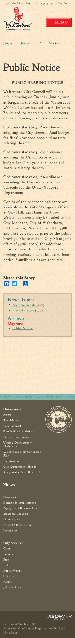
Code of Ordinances (17, 437)
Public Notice (22, 328)
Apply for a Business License (22, 508)
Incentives (10, 531)
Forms (7, 582)
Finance (8, 554)
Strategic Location (15, 514)
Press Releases (23, 310)
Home (7, 43)
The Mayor (11, 420)
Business (9, 497)
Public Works (12, 571)
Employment (47, 3)
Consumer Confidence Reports (24, 628)
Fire (6, 560)
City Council (12, 426)
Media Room (57, 628)
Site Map (11, 632)
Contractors (11, 519)
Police (7, 565)
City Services (13, 543)
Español (63, 3)
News (25, 43)
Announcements (24, 305)
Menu (61, 22)
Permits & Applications (19, 503)
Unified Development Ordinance (18, 444)
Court (7, 549)
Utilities (8, 576)
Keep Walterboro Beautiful (21, 472)
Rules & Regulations (17, 525)
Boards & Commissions (19, 431)
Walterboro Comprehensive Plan (22, 454)
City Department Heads (19, 467)
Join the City (15, 3)
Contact (31, 3)
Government (12, 409)
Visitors (9, 484)
